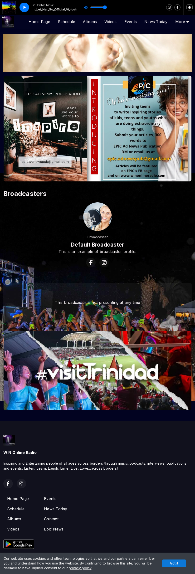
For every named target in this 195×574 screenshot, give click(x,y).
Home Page (39, 21)
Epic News (53, 529)
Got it (174, 563)
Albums (90, 21)
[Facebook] (177, 7)
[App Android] (189, 7)
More (180, 21)
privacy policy (80, 568)
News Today (155, 21)
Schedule (66, 21)
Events (130, 21)
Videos (110, 21)
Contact (51, 518)
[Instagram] (169, 7)
